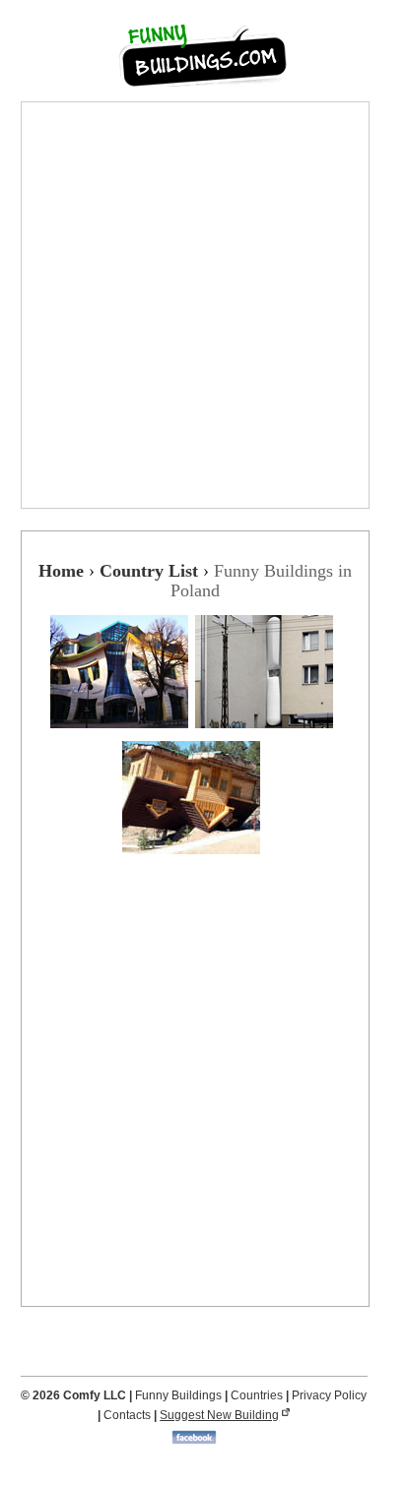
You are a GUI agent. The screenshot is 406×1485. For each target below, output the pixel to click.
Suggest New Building (219, 1415)
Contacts (127, 1415)
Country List (149, 571)
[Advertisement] (203, 305)
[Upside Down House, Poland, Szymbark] (194, 857)
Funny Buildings (178, 1395)
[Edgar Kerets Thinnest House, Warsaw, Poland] (267, 731)
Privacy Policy (329, 1395)
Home (61, 571)
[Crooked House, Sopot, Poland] (122, 731)
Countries (257, 1395)
